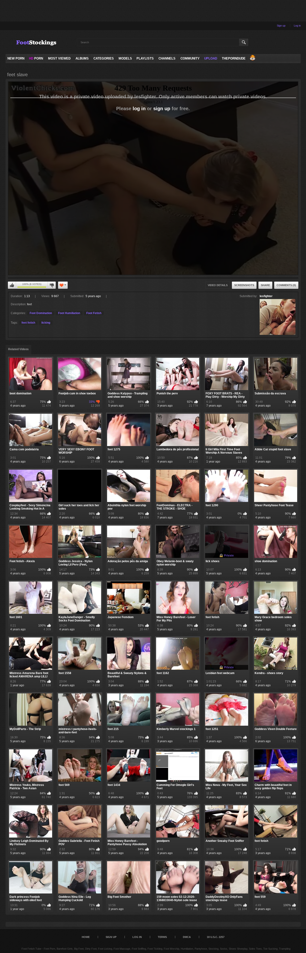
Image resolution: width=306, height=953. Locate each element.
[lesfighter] (277, 317)
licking (45, 322)
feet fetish (28, 322)
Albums (82, 58)
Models (125, 58)
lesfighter (266, 296)
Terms (162, 937)
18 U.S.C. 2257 (215, 937)
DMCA (187, 937)
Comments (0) (286, 285)
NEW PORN (15, 58)
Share (265, 285)
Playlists (145, 58)
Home (86, 937)
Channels (166, 58)
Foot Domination (41, 313)
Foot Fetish (93, 313)
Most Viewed (59, 58)
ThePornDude (234, 58)
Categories (103, 58)
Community (190, 58)
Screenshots (244, 285)
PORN (36, 58)
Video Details (218, 285)
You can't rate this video (12, 285)
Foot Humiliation (69, 313)
